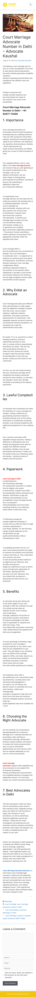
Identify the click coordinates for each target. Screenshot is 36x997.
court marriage (10, 904)
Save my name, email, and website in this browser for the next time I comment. (19, 975)
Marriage (8, 901)
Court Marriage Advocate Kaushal (16, 871)
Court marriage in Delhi (12, 479)
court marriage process (21, 165)
